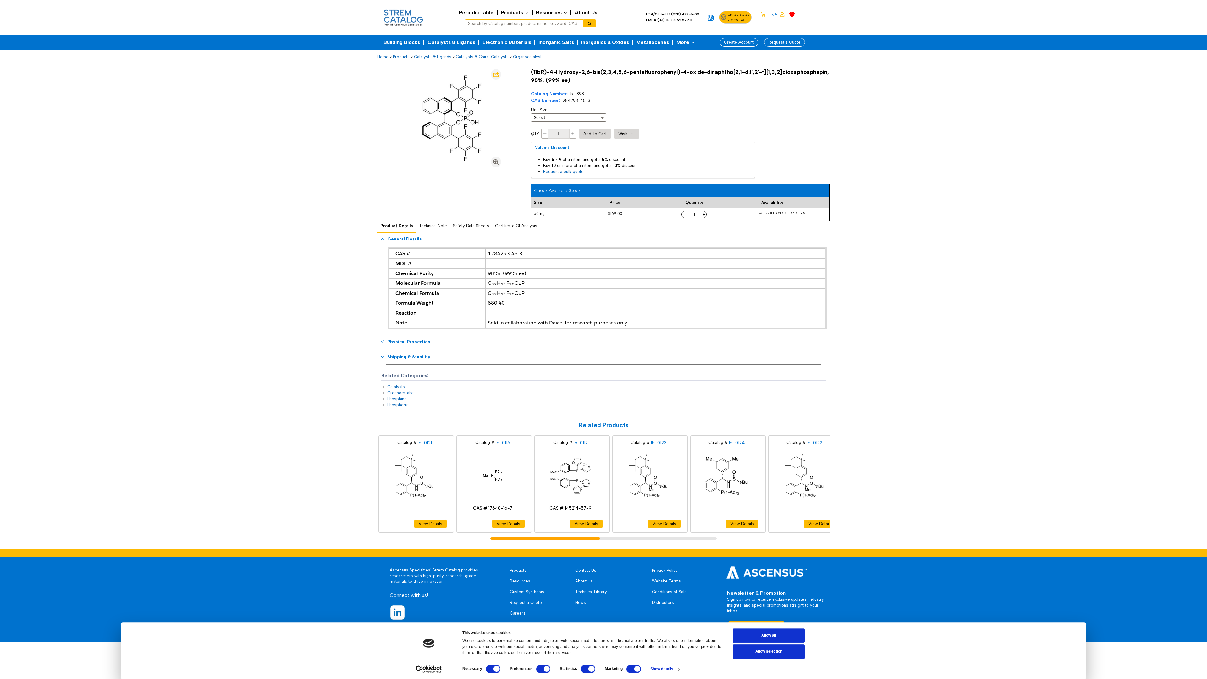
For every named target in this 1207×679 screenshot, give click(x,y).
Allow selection (768, 651)
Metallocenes (652, 42)
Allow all (768, 635)
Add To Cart (595, 133)
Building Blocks (401, 42)
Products (512, 12)
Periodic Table (476, 12)
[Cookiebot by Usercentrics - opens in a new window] (429, 669)
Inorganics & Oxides (605, 42)
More (682, 42)
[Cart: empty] (763, 14)
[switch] (543, 669)
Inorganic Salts (556, 42)
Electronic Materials (506, 42)
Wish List (626, 133)
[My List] (792, 14)
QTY (535, 133)
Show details (661, 669)
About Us (586, 12)
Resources (549, 12)
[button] (776, 14)
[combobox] (522, 23)
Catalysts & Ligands (451, 42)
